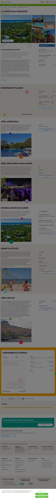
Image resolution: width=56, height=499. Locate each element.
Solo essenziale (42, 493)
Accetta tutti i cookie (42, 496)
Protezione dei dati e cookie (22, 492)
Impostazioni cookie (42, 491)
